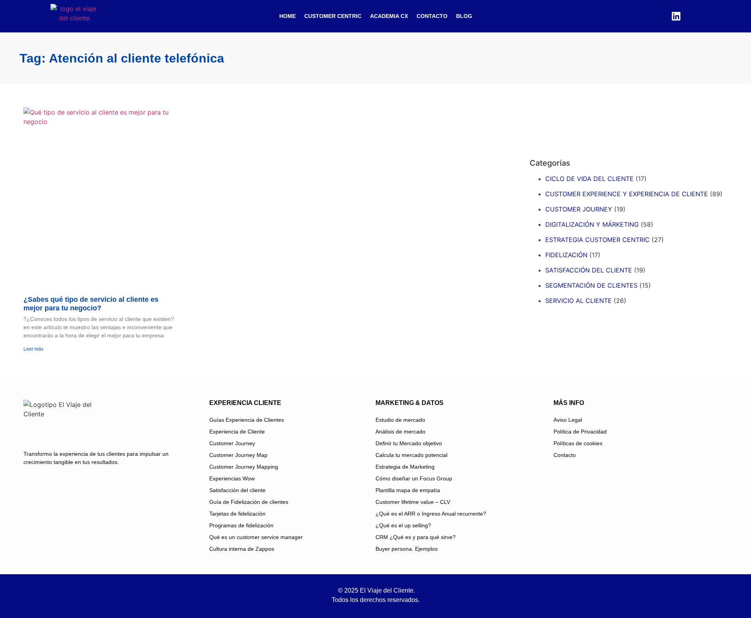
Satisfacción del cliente (588, 270)
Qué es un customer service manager (256, 537)
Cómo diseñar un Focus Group (414, 478)
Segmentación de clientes (591, 285)
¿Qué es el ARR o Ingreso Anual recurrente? (431, 514)
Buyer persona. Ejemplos (407, 549)
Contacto (432, 16)
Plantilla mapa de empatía (408, 490)
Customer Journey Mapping (243, 467)
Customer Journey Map (238, 455)
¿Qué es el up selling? (403, 525)
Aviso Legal (567, 420)
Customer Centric (332, 16)
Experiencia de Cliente (237, 431)
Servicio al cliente (578, 301)
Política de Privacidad (580, 431)
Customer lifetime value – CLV (413, 502)
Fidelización (566, 255)
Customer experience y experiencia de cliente (626, 194)
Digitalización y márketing (592, 224)
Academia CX (389, 16)
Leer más (33, 349)
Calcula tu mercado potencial (411, 455)
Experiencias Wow (232, 478)
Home (287, 16)
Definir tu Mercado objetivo (409, 443)
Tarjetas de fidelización (237, 514)
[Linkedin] (676, 16)
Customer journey (578, 209)
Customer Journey (232, 443)
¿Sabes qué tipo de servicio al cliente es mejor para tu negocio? (90, 304)
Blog (464, 16)
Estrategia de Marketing (405, 467)
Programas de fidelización (241, 525)
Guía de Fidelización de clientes (248, 502)
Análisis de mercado (401, 431)
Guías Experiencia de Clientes (246, 420)
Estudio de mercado (400, 420)
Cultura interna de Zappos (241, 549)
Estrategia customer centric (597, 240)
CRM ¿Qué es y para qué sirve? (416, 537)
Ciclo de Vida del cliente (589, 179)
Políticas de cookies (577, 443)
